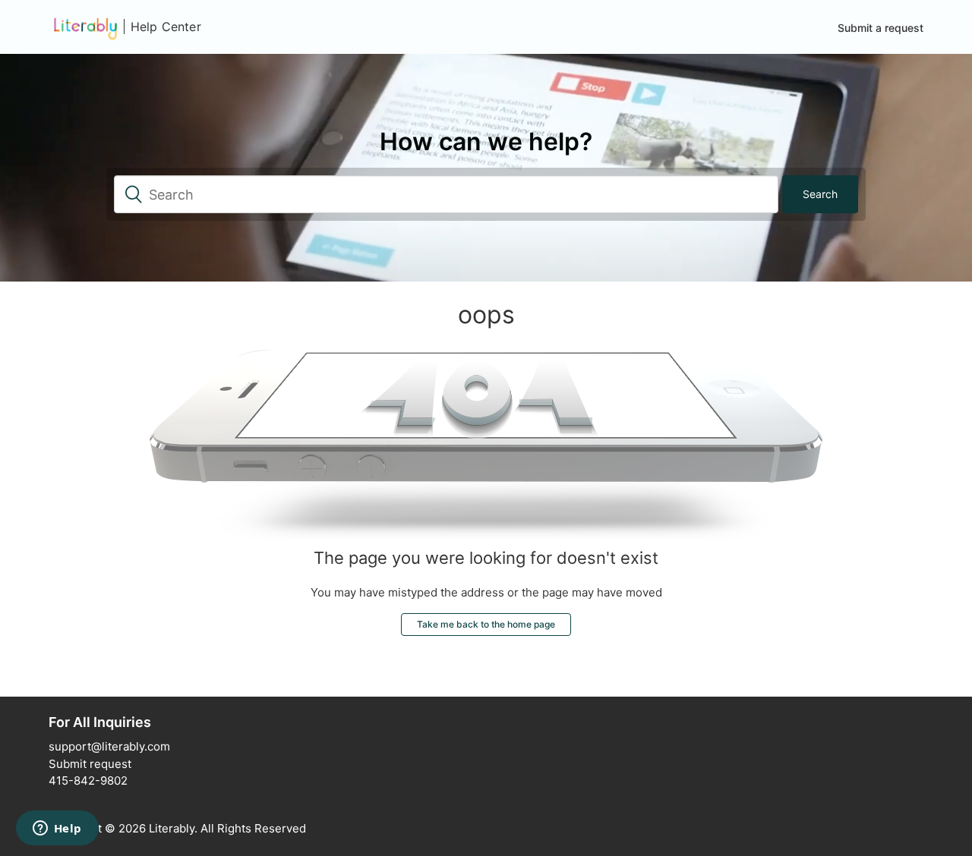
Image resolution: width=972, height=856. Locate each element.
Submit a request (880, 27)
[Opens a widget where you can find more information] (57, 829)
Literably (171, 828)
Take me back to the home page (486, 624)
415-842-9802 (88, 780)
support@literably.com (109, 746)
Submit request (90, 764)
